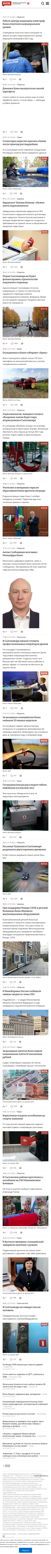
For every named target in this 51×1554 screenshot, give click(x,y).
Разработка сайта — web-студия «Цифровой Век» (21, 1534)
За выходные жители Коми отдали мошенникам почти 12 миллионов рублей (22, 1054)
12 (6, 132)
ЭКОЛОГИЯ (42, 1436)
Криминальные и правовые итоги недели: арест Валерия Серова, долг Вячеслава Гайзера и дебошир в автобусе (23, 1423)
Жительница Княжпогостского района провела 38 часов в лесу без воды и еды (24, 1385)
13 (6, 1106)
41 (6, 631)
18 (6, 898)
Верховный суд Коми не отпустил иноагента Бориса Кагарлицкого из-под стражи (25, 1444)
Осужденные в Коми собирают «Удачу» (25, 352)
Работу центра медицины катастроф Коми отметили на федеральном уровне (24, 24)
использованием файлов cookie (9, 1546)
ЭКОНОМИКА (41, 1414)
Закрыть (25, 1550)
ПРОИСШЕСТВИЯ (22, 1303)
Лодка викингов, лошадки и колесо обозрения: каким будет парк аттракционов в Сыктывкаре (23, 417)
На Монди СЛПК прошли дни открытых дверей (23, 1364)
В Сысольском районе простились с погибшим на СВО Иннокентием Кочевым (23, 1180)
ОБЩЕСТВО (21, 17)
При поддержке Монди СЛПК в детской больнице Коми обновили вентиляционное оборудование (25, 911)
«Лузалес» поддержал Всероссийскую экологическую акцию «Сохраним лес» (19, 1435)
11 (6, 478)
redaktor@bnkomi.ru (41, 1476)
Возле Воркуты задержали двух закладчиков (21, 1394)
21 (6, 708)
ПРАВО (19, 137)
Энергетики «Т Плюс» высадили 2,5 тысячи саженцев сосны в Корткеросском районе (21, 1454)
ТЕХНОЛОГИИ (21, 637)
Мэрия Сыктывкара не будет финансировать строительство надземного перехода (20, 279)
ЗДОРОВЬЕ (20, 199)
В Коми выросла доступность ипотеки (19, 1414)
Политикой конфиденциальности (39, 1544)
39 (6, 343)
